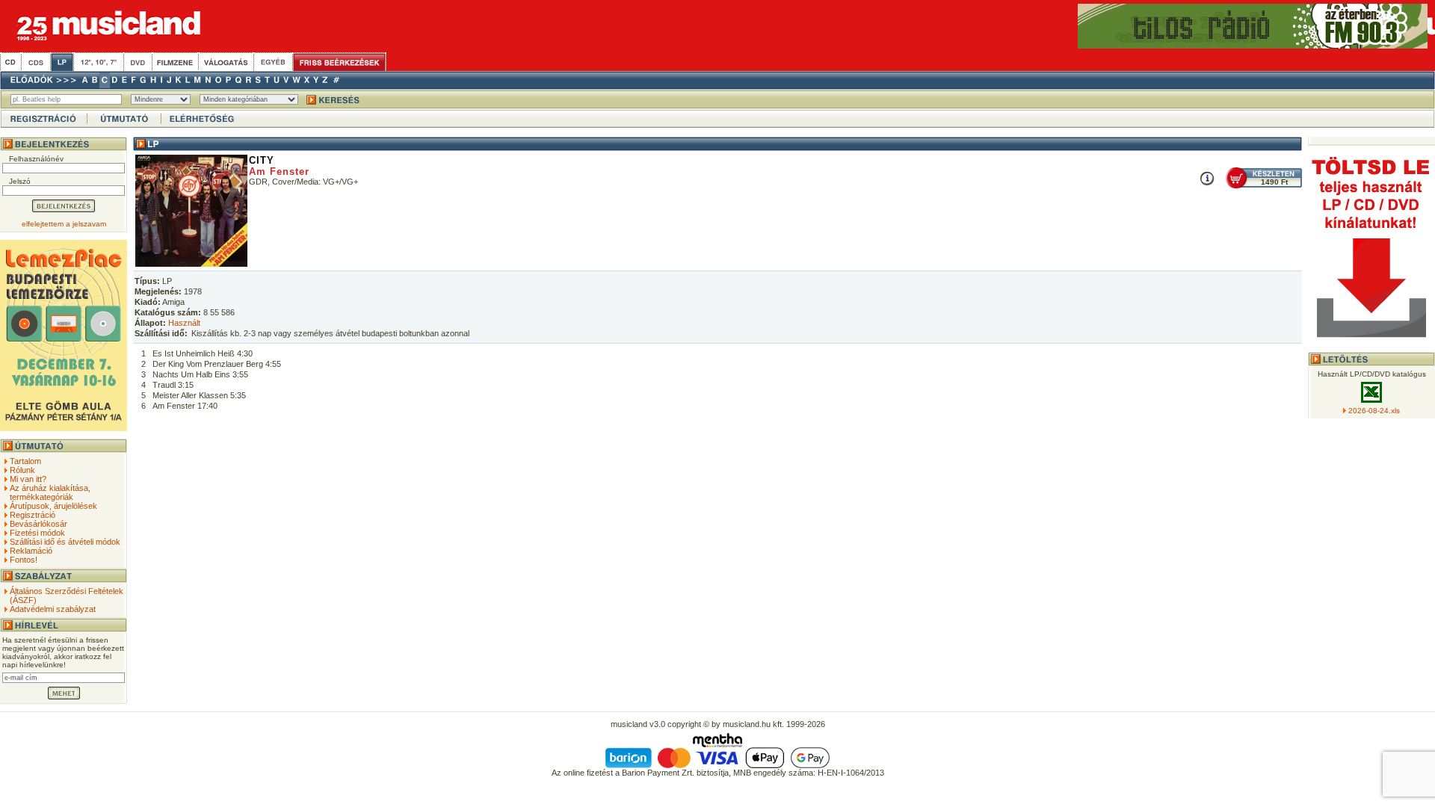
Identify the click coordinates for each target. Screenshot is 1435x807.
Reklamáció (31, 550)
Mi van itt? (28, 478)
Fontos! (23, 559)
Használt (184, 322)
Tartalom (25, 461)
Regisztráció (32, 514)
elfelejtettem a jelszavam (64, 224)
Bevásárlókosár (38, 523)
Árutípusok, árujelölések (53, 505)
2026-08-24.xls (1374, 410)
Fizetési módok (37, 532)
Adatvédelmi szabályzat (53, 609)
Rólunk (22, 470)
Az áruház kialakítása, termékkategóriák (50, 492)
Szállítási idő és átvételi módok (65, 541)
